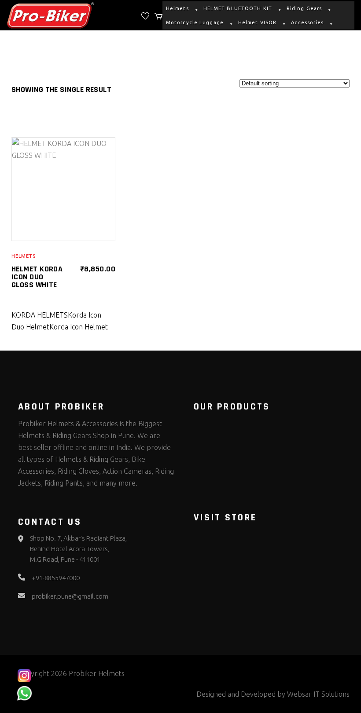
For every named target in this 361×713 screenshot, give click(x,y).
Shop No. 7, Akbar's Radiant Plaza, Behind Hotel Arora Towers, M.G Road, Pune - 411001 (78, 548)
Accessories (307, 22)
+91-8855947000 (56, 577)
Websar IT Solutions (318, 694)
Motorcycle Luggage (195, 22)
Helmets (177, 8)
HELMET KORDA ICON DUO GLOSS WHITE (37, 277)
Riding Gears (304, 8)
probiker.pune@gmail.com (70, 596)
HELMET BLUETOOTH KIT (237, 8)
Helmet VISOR (257, 22)
